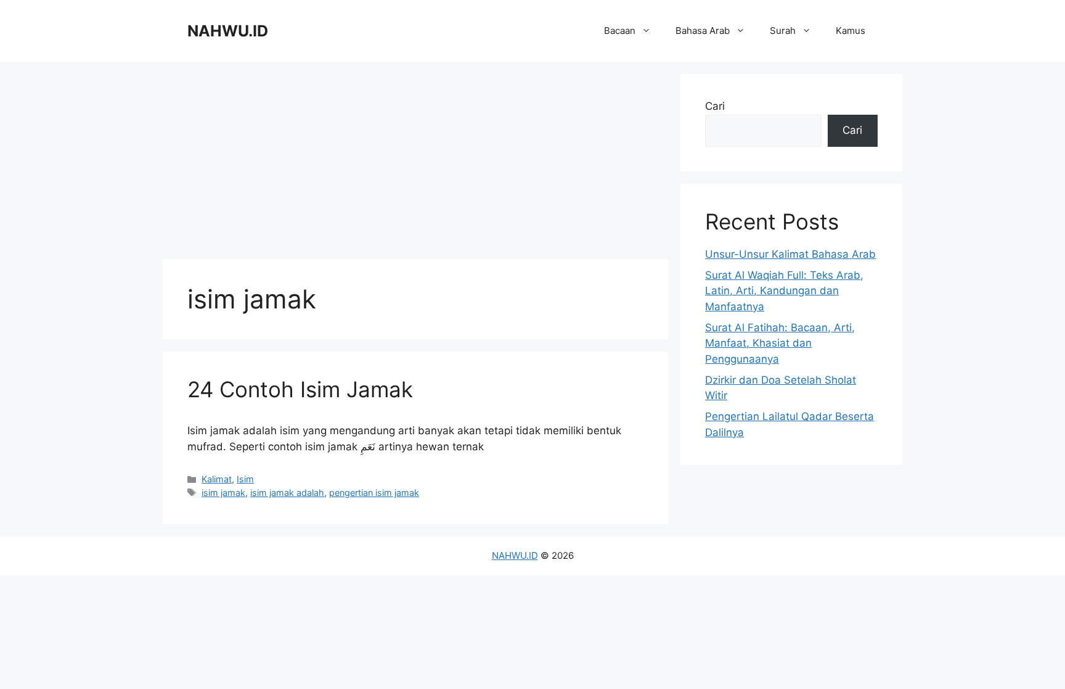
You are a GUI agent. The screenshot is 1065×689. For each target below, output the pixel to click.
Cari (715, 106)
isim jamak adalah (287, 492)
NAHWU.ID (227, 31)
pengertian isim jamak (374, 492)
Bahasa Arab (702, 30)
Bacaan (619, 30)
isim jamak (223, 492)
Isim (245, 479)
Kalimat (217, 479)
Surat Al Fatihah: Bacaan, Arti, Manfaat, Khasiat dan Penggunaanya (780, 343)
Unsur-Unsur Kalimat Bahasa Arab (790, 254)
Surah (783, 30)
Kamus (850, 30)
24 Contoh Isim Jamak (300, 389)
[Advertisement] (415, 160)
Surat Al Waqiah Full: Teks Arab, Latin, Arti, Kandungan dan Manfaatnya (784, 291)
